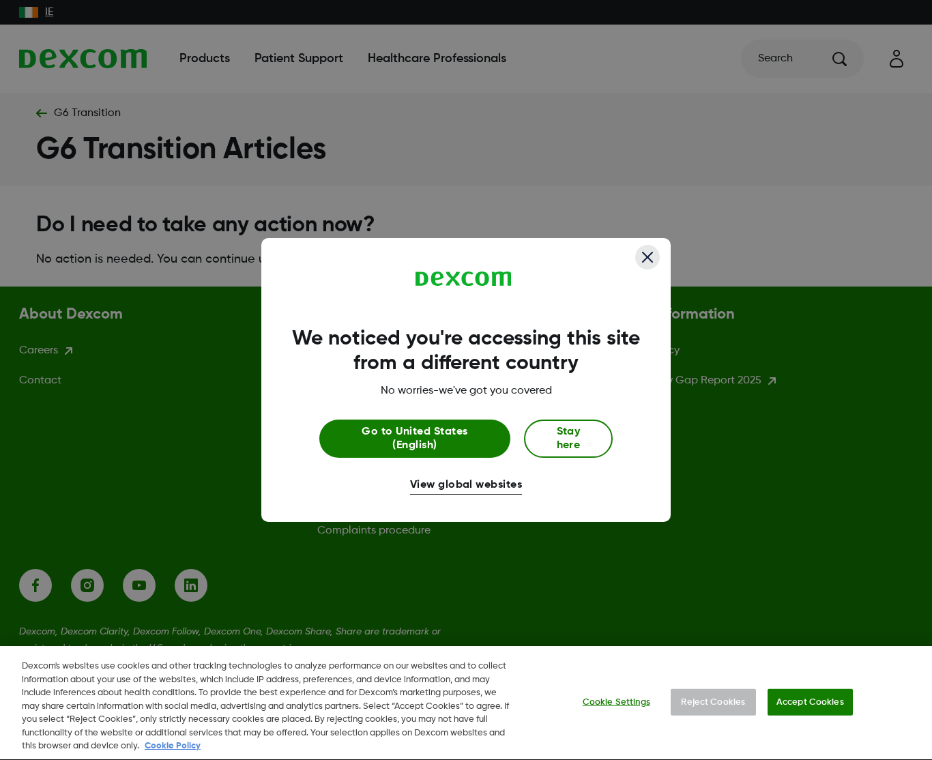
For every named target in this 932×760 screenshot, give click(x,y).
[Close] (647, 257)
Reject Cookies (713, 701)
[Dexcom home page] (463, 279)
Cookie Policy (173, 746)
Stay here (569, 438)
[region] (466, 703)
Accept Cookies (810, 701)
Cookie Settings (616, 701)
